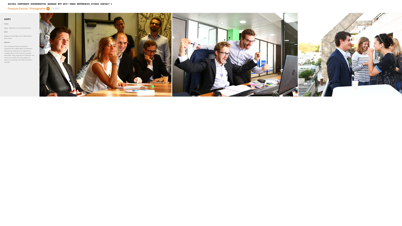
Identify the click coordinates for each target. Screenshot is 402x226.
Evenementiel (38, 4)
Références (83, 4)
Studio (95, 4)
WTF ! (65, 4)
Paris (73, 4)
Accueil (12, 4)
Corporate (23, 4)
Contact (105, 4)
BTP (60, 4)
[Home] (29, 9)
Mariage (52, 4)
